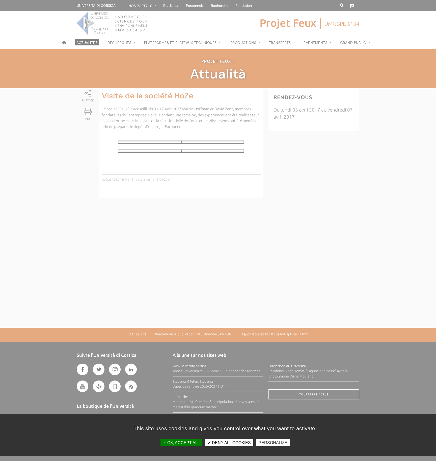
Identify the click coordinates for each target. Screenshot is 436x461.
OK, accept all (183, 443)
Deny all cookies (231, 443)
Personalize (273, 443)
